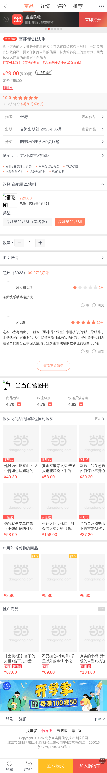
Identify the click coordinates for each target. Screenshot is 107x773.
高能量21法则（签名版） (27, 221)
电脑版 (62, 731)
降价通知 (45, 72)
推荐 (78, 6)
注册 (23, 719)
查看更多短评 (53, 366)
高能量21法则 (70, 221)
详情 (45, 6)
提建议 (31, 731)
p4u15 (20, 322)
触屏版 (46, 731)
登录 (9, 719)
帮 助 (76, 731)
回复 (101, 305)
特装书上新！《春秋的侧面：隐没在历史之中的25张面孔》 (43, 62)
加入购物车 (89, 765)
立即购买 (55, 765)
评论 (61, 6)
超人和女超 (24, 287)
